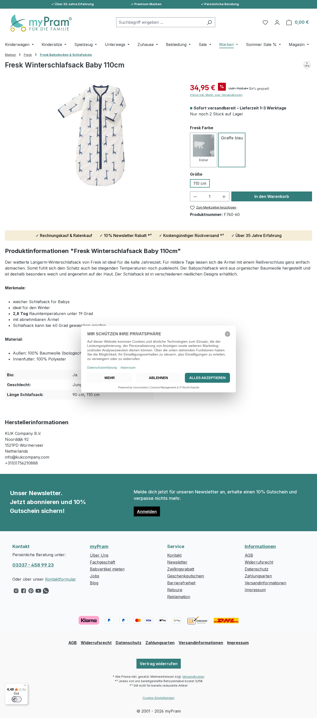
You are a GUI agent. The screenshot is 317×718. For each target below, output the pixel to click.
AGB (249, 555)
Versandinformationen (265, 582)
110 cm (199, 183)
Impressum (255, 589)
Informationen (260, 546)
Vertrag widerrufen (159, 663)
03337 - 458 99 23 (33, 565)
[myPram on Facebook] (23, 592)
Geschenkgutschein (185, 575)
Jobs (94, 575)
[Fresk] (307, 69)
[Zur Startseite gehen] (38, 23)
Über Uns (99, 555)
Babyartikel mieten (107, 569)
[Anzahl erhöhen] (224, 196)
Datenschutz (256, 569)
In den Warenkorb (271, 196)
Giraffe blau (232, 137)
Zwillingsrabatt (180, 569)
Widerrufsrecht (259, 562)
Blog (94, 582)
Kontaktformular (60, 579)
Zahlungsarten (258, 575)
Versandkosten (193, 676)
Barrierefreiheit (181, 582)
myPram (99, 546)
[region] (92, 136)
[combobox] (160, 22)
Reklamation (178, 596)
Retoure (174, 589)
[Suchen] (209, 22)
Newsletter (177, 562)
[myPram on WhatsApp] (46, 592)
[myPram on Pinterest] (31, 592)
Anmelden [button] (147, 511)
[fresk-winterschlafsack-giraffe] (92, 136)
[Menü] (25, 686)
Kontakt (174, 555)
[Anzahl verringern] (195, 196)
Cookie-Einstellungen (158, 698)
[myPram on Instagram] (16, 592)
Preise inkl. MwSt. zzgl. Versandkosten (216, 95)
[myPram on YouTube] (38, 592)
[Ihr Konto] (277, 22)
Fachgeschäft (102, 562)
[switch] (17, 699)
